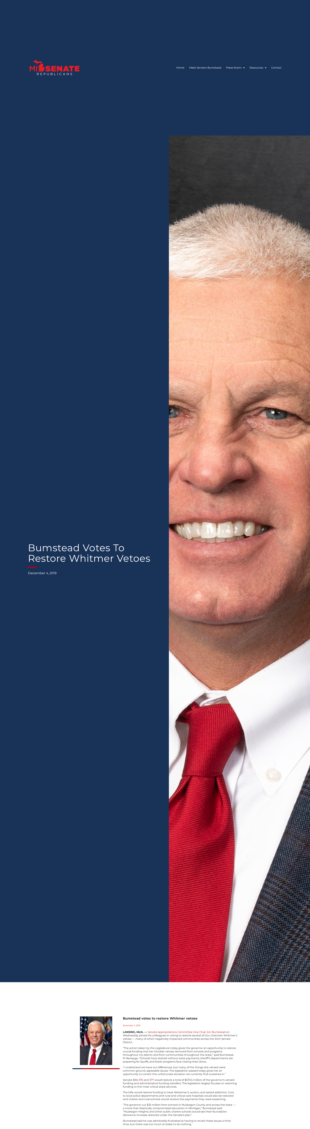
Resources (256, 67)
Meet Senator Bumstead (205, 67)
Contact (276, 67)
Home (180, 67)
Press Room (234, 67)
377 (151, 1079)
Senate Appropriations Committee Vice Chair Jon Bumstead (187, 1032)
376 (141, 1079)
